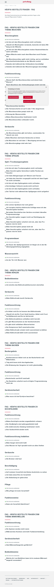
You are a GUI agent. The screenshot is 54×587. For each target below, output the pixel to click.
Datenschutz (34, 578)
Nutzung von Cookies (11, 578)
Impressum (22, 578)
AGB (28, 578)
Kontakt (42, 578)
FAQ (15, 5)
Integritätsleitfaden (17, 580)
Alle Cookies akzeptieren (29, 101)
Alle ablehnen (28, 97)
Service (11, 5)
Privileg (6, 5)
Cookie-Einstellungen (13, 97)
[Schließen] (46, 87)
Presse (7, 580)
